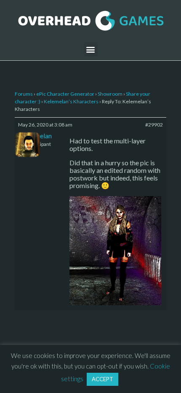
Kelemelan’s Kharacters (71, 101)
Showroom (110, 94)
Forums (24, 94)
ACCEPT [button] (102, 379)
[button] (91, 49)
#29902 (154, 124)
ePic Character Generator (65, 94)
